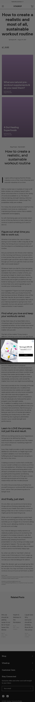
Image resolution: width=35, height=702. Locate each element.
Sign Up (25, 355)
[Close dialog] (33, 341)
